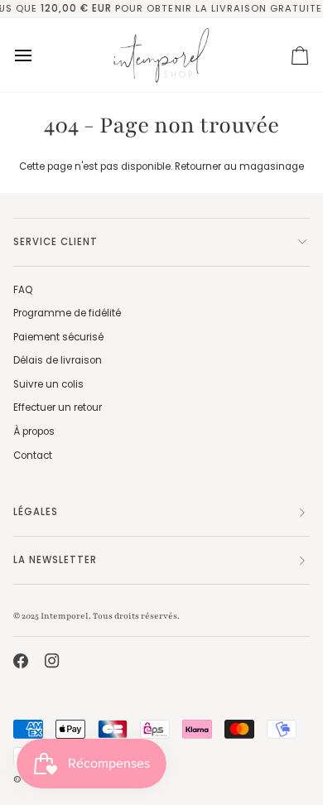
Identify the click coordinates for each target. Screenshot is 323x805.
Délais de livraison (57, 360)
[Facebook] (20, 660)
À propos (34, 431)
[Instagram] (52, 660)
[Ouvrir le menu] (38, 55)
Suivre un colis (48, 384)
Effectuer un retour (57, 407)
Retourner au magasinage (239, 166)
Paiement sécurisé (58, 337)
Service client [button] (55, 241)
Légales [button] (35, 511)
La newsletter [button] (55, 559)
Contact (32, 455)
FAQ (22, 289)
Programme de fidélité (67, 313)
